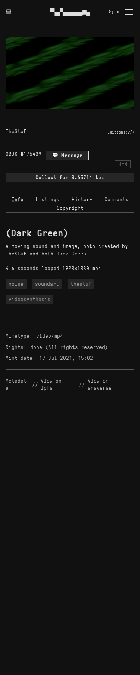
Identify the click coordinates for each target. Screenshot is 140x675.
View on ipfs (53, 385)
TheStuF (16, 131)
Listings (47, 199)
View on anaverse (100, 385)
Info (18, 199)
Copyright (70, 208)
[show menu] (128, 12)
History (82, 199)
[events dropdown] (9, 12)
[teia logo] (70, 12)
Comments (116, 199)
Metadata (16, 385)
